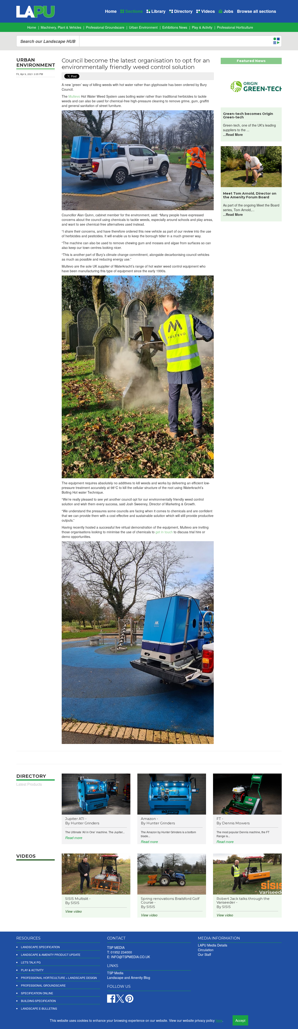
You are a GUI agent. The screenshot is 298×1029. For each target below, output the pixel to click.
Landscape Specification (40, 947)
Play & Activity (202, 27)
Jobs (227, 11)
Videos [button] (207, 11)
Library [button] (158, 11)
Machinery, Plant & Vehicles (61, 27)
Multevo (74, 96)
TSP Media (115, 972)
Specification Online (37, 993)
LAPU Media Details (212, 945)
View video (73, 911)
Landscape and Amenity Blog (128, 977)
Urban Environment (143, 27)
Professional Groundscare (105, 27)
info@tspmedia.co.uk (130, 956)
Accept (240, 1020)
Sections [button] (133, 11)
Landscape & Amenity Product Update (50, 955)
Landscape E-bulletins (39, 1008)
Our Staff (204, 954)
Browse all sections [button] (256, 11)
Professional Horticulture (235, 27)
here (219, 1020)
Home (111, 11)
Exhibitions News (174, 27)
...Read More (233, 134)
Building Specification (38, 1001)
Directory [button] (183, 11)
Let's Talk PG (31, 962)
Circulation (205, 949)
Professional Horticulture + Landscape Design (59, 978)
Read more (73, 837)
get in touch (164, 532)
